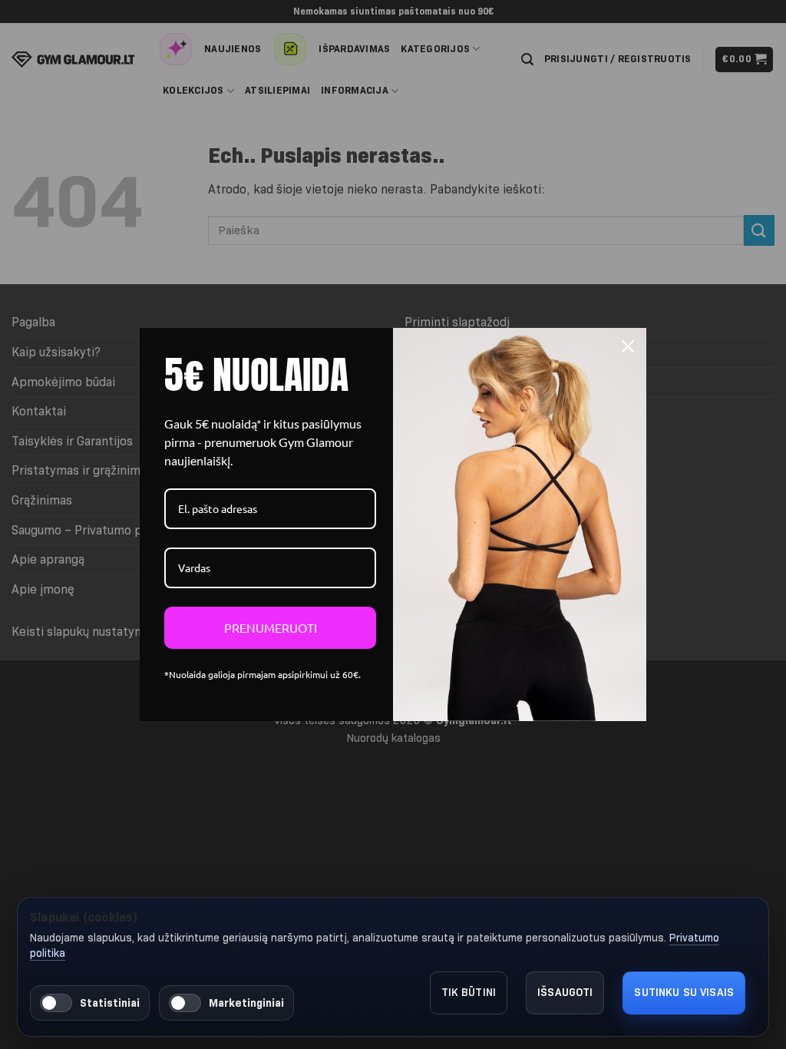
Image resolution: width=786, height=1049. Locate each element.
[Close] (627, 346)
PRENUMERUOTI (270, 627)
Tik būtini (469, 992)
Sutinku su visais (684, 992)
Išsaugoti (565, 992)
